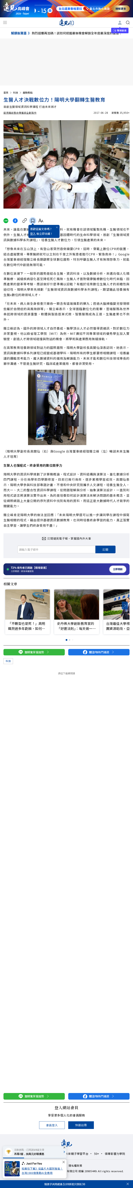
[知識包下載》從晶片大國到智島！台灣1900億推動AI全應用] (13, 1168)
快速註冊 (81, 1125)
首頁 (5, 92)
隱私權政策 (75, 1165)
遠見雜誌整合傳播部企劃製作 (20, 112)
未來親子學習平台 (76, 1154)
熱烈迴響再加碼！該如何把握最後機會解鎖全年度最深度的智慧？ (77, 33)
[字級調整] (40, 220)
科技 (15, 92)
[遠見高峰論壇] (16, 8)
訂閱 (105, 549)
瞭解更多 (121, 8)
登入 (33, 233)
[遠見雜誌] (66, 22)
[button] (125, 605)
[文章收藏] (33, 221)
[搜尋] (128, 22)
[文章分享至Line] (5, 220)
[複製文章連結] (24, 220)
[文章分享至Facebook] (15, 220)
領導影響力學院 (115, 1154)
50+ (96, 1154)
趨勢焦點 (28, 92)
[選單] (5, 22)
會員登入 (52, 1125)
